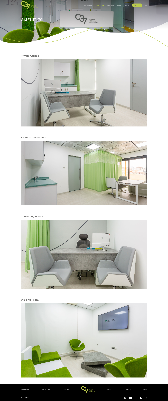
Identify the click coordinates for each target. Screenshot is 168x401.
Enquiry (137, 5)
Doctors (110, 5)
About (119, 5)
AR (146, 5)
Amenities (100, 5)
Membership (88, 5)
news (127, 5)
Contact (127, 389)
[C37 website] (29, 5)
